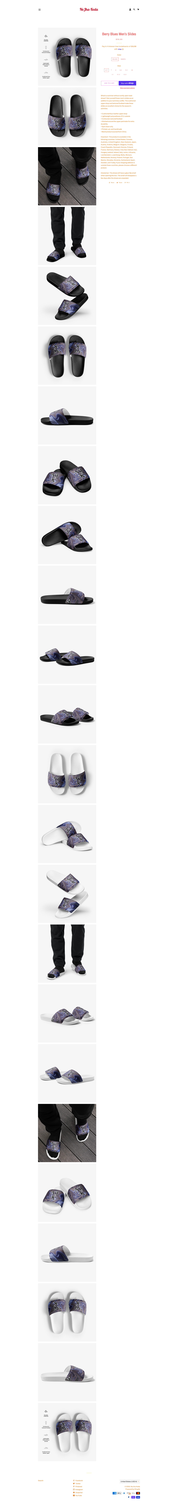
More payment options (127, 88)
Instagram (79, 1489)
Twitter (77, 1483)
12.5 (124, 74)
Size (119, 66)
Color (119, 55)
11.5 (118, 74)
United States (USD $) (129, 1481)
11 (112, 74)
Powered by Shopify (132, 1489)
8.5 (121, 70)
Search (40, 1480)
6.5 (106, 70)
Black (115, 59)
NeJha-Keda (135, 1486)
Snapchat (79, 1492)
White (123, 59)
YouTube (78, 1495)
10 (132, 70)
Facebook (79, 1480)
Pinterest (78, 1486)
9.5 (126, 70)
